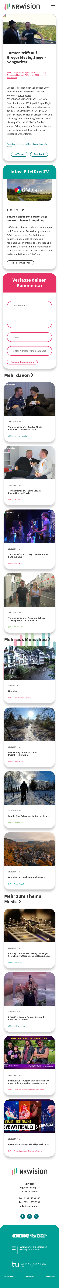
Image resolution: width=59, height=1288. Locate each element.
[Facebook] (22, 1216)
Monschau (31, 72)
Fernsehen (11, 144)
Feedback (39, 154)
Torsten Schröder (20, 110)
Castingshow (24, 95)
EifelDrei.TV (21, 72)
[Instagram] (29, 1216)
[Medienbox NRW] (29, 1236)
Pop (30, 144)
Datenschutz (9, 1276)
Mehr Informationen (20, 262)
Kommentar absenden (22, 362)
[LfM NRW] (29, 1250)
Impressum (50, 1276)
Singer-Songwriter (40, 144)
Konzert (14, 107)
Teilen (20, 154)
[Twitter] (36, 1216)
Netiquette (29, 1276)
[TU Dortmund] (29, 1264)
